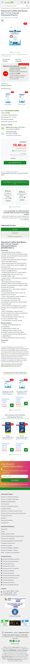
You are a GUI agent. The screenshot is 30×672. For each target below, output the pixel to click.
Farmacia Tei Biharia (8, 573)
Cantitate (13, 158)
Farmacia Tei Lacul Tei (9, 566)
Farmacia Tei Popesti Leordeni (11, 575)
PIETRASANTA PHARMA (12, 110)
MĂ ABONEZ (15, 480)
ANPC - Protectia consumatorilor (10, 552)
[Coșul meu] (25, 2)
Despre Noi (4, 529)
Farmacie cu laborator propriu (9, 506)
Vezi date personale (14, 484)
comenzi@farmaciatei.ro (10, 595)
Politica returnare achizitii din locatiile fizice (13, 513)
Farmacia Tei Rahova (8, 571)
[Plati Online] (15, 644)
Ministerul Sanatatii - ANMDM (9, 548)
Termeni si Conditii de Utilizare (9, 497)
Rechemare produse (6, 520)
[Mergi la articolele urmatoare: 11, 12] (20, 207)
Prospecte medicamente (8, 543)
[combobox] (15, 6)
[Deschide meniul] (2, 2)
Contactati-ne (5, 522)
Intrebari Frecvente (6, 515)
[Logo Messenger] (13, 641)
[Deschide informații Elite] (4, 425)
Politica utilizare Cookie (7, 534)
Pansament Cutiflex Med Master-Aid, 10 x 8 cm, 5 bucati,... (8, 393)
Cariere (3, 531)
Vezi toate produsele (18, 60)
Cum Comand (5, 504)
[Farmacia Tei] (9, 2)
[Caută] (27, 6)
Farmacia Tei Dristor (8, 564)
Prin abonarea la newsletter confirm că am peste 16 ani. (15, 471)
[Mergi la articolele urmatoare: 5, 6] (14, 207)
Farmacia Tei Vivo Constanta (11, 568)
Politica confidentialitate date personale (12, 536)
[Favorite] (22, 2)
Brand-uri (3, 518)
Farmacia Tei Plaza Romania (10, 561)
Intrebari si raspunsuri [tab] (15, 236)
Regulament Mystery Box (8, 501)
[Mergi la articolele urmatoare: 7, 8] (16, 207)
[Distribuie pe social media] (2, 20)
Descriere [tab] (15, 229)
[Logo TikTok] (19, 641)
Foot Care (4, 447)
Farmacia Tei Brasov (8, 580)
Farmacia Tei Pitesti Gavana (10, 578)
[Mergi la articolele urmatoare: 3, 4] (12, 207)
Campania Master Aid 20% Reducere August (18, 69)
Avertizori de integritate (7, 538)
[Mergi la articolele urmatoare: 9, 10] (18, 207)
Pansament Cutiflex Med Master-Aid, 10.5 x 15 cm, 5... (22, 393)
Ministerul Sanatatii (6, 545)
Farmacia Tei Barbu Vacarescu (11, 559)
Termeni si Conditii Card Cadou (10, 499)
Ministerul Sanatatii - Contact (9, 550)
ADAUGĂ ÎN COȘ (16, 163)
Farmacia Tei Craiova (8, 582)
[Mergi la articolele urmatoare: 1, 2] (10, 207)
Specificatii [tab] (15, 233)
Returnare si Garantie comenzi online (11, 511)
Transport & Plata (6, 508)
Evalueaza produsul (6, 85)
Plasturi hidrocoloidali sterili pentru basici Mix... (8, 437)
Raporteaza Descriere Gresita (10, 366)
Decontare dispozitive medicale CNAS (11, 541)
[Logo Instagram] (16, 641)
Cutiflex (7, 113)
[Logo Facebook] (11, 641)
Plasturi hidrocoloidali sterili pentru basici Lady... (22, 437)
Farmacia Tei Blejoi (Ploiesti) (10, 585)
